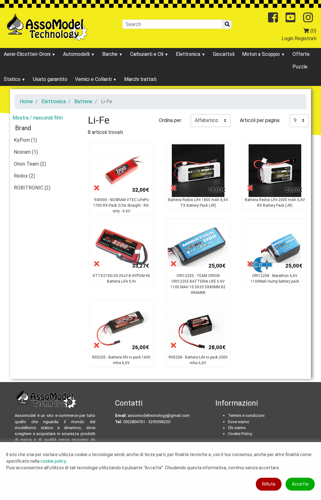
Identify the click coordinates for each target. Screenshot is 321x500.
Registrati (305, 38)
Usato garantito (50, 79)
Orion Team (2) (30, 164)
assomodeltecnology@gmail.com (159, 415)
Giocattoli (223, 54)
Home (26, 101)
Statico (13, 79)
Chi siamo (237, 427)
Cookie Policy (240, 433)
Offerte (301, 54)
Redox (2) (24, 176)
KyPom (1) (25, 140)
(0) (312, 31)
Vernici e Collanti (94, 79)
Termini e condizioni (246, 415)
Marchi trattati (140, 79)
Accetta (300, 484)
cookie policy (53, 461)
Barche (110, 54)
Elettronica (189, 54)
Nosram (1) (26, 152)
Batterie (83, 101)
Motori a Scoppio (261, 54)
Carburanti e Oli (147, 54)
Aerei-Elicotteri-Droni (28, 54)
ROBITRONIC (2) (32, 188)
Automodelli (77, 54)
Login (287, 38)
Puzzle (300, 67)
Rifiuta (268, 484)
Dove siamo (238, 421)
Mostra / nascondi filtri (38, 118)
